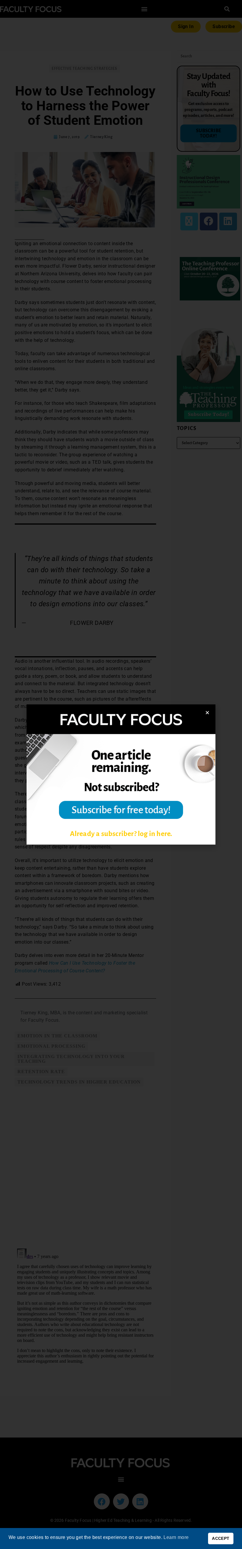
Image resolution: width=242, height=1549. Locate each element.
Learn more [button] (176, 1537)
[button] (207, 712)
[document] (121, 774)
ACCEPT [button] (220, 1538)
